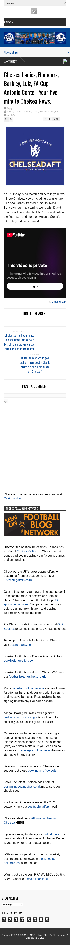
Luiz (57, 111)
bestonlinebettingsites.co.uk (22, 786)
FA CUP (43, 111)
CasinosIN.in (12, 498)
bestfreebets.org (20, 644)
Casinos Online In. (29, 551)
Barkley (10, 111)
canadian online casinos (28, 688)
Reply (9, 108)
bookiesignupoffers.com (19, 660)
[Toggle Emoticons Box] (6, 401)
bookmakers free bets (42, 770)
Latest (10, 61)
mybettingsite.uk (38, 878)
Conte (35, 111)
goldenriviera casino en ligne (21, 717)
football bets (51, 834)
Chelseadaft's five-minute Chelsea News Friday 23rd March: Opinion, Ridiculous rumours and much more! (19, 342)
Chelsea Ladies (23, 111)
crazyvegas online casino (35, 750)
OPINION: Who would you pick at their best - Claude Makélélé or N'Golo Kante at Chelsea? (35, 365)
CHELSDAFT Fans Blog (36, 935)
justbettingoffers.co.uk (18, 580)
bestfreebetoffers (39, 806)
